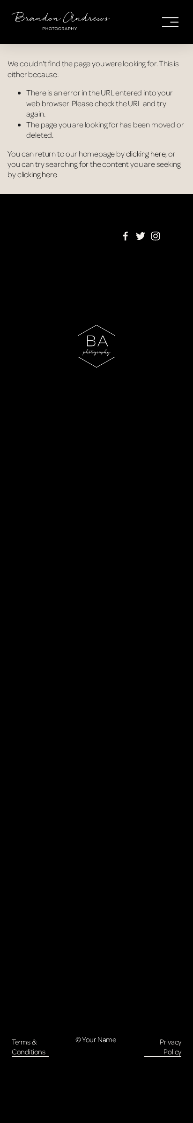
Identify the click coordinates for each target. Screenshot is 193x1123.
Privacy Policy (170, 1046)
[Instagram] (155, 236)
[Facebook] (125, 236)
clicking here (146, 153)
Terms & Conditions (28, 1046)
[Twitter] (140, 236)
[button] (33, 441)
